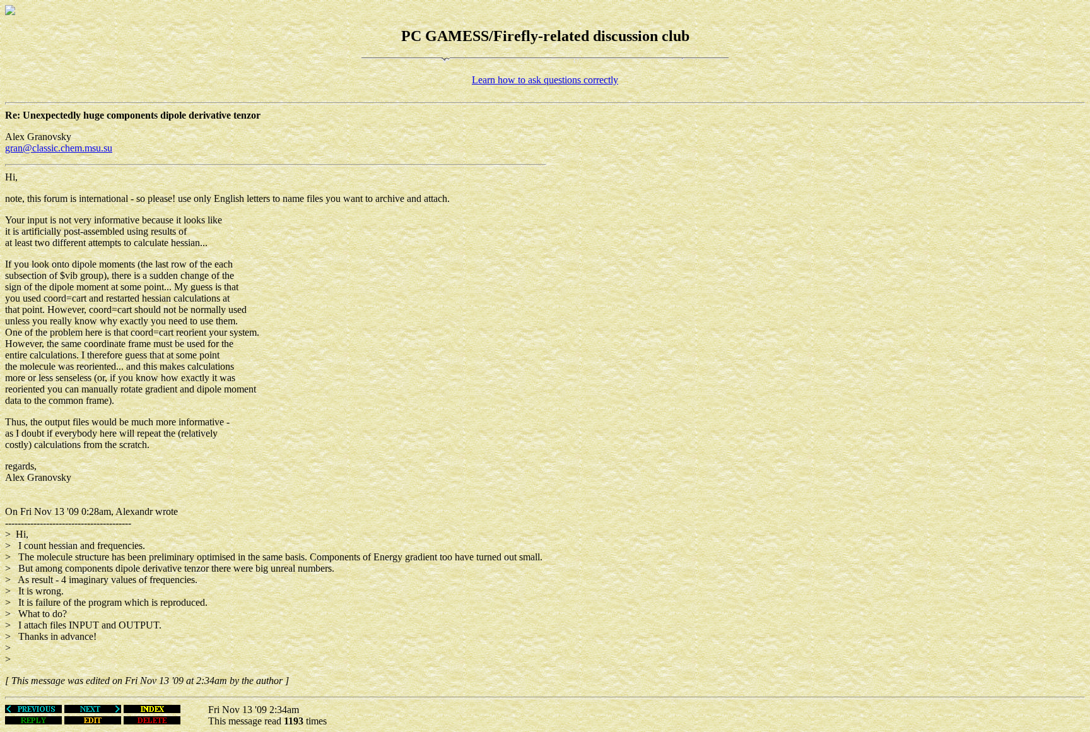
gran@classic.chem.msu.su (58, 148)
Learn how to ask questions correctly (545, 79)
